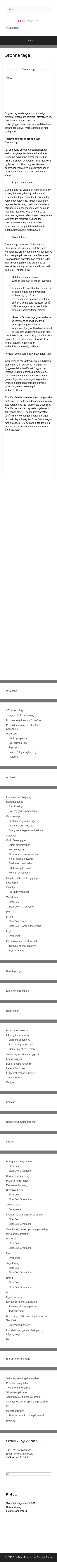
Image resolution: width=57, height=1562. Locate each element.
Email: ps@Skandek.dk (19, 1453)
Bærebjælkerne (15, 1190)
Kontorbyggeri (14, 1059)
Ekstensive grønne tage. (22, 821)
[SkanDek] (12, 27)
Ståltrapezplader (18, 738)
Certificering (15, 806)
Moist (9, 1253)
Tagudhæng (12, 897)
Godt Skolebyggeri (16, 840)
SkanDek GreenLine (17, 990)
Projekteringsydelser (17, 1180)
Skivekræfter (13, 1204)
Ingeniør (10, 1141)
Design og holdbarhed (21, 863)
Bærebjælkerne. (18, 742)
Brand (9, 916)
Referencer (12, 1010)
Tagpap (13, 747)
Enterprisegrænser (19, 1325)
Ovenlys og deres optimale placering (27, 1229)
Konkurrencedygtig (19, 872)
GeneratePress (44, 1557)
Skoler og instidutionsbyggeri (22, 1054)
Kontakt (10, 1102)
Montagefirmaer (15, 1410)
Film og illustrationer (17, 1035)
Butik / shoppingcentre (18, 1063)
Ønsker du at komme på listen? (26, 1415)
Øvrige (10, 1082)
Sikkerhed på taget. (17, 1392)
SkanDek (14, 902)
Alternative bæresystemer (23, 854)
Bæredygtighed (14, 801)
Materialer (11, 733)
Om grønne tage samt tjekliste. (26, 830)
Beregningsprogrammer (19, 1161)
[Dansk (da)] (19, 21)
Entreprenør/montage (18, 1358)
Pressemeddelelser (17, 1030)
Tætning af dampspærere (23, 1306)
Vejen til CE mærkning (21, 715)
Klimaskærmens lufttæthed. (22, 1301)
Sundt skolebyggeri (19, 844)
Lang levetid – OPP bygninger (23, 878)
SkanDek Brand (17, 921)
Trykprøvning (16, 950)
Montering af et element (22, 1049)
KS (7, 1338)
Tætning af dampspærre (22, 946)
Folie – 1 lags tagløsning (22, 752)
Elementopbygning (16, 1185)
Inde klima (12, 882)
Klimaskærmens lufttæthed (21, 941)
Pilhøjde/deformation (17, 1233)
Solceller (11, 835)
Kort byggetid (16, 849)
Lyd (8, 912)
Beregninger (15, 1209)
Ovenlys (11, 887)
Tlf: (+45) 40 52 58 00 (18, 1449)
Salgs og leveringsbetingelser (23, 1378)
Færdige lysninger (19, 892)
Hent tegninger (14, 971)
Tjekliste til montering (18, 1387)
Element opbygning (19, 1039)
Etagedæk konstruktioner (20, 1073)
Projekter (11, 1420)
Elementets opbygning (18, 797)
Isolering (13, 756)
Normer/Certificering (17, 1176)
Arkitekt (10, 777)
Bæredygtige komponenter (24, 811)
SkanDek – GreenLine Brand (25, 926)
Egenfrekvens (14, 1297)
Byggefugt (14, 936)
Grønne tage (13, 816)
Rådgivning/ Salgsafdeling (20, 1121)
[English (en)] (30, 21)
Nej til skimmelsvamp (21, 858)
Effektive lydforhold (20, 868)
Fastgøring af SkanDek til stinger (24, 1214)
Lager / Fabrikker (16, 1068)
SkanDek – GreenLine (21, 906)
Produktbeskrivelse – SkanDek (23, 720)
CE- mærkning (14, 710)
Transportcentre (15, 1077)
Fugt (8, 931)
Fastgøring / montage (21, 1044)
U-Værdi (11, 1238)
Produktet (11, 690)
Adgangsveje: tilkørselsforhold (23, 1396)
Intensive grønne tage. (21, 825)
